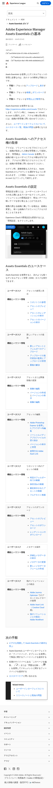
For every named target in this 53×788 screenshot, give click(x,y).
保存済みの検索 (37, 484)
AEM (22, 19)
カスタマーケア (16, 676)
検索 (28, 92)
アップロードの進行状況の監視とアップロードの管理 (38, 358)
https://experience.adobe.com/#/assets (21, 109)
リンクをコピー (27, 44)
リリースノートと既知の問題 (29, 695)
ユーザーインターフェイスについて (29, 124)
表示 (42, 85)
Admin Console (28, 154)
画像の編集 (35, 388)
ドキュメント (12, 19)
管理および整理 (33, 99)
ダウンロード (38, 92)
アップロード (32, 85)
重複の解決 (35, 365)
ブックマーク (12, 44)
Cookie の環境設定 (35, 778)
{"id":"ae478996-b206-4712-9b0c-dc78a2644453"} (22, 53)
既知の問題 (28, 127)
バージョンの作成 (38, 392)
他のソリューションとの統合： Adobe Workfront (38, 617)
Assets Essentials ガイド (19, 23)
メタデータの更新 (38, 562)
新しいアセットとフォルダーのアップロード (38, 349)
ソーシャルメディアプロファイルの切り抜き (38, 438)
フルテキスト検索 (38, 495)
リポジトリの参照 (38, 302)
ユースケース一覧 (13, 127)
